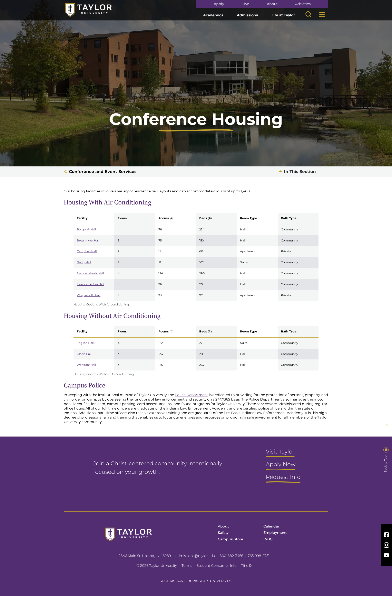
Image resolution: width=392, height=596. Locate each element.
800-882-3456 (231, 556)
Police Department (191, 395)
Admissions (247, 15)
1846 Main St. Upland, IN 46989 (145, 556)
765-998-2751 (259, 556)
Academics (213, 15)
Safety (223, 533)
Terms (187, 565)
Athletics (303, 4)
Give (245, 4)
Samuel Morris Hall (90, 273)
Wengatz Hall (86, 365)
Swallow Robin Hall (90, 284)
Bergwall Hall (86, 229)
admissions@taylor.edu (195, 556)
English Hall (85, 343)
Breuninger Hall (88, 240)
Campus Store (230, 539)
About (272, 4)
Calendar (271, 526)
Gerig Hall (84, 262)
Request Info (283, 477)
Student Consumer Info (217, 565)
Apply (219, 4)
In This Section (300, 171)
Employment (275, 533)
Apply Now (280, 464)
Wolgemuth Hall (88, 295)
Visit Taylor (280, 452)
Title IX (246, 565)
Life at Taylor (283, 15)
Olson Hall (84, 354)
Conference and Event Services (103, 171)
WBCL (268, 539)
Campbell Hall (87, 251)
